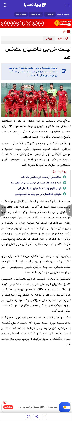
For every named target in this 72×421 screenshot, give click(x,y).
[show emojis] (28, 417)
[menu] (66, 5)
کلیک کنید (8, 407)
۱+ (44, 417)
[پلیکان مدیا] (35, 5)
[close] (4, 402)
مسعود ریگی (21, 14)
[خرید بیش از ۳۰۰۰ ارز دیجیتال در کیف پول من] (64, 407)
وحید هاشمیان (36, 14)
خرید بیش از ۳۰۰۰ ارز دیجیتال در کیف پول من (38, 407)
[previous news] (3, 210)
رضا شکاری (50, 14)
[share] (36, 417)
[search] (5, 5)
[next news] (69, 210)
